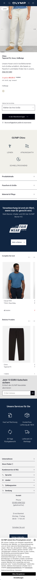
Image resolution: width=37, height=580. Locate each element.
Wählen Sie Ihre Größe (8, 103)
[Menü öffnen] (4, 3)
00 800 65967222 (18, 503)
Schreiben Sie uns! (18, 527)
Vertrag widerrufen (18, 537)
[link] (18, 242)
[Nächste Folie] (34, 29)
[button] (7, 72)
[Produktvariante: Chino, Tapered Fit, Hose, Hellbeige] (3, 91)
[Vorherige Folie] (2, 29)
